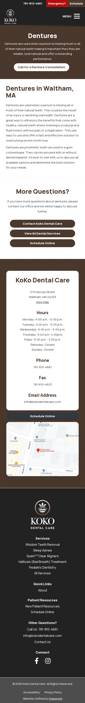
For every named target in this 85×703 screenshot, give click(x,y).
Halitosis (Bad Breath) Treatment (42, 562)
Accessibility (31, 692)
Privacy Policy (53, 692)
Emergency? (57, 3)
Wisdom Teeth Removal (43, 544)
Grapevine (55, 698)
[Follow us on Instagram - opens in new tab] (48, 660)
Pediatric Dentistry (42, 567)
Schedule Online (42, 243)
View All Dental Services (42, 233)
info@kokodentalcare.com (42, 402)
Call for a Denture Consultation (41, 67)
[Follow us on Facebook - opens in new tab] (37, 660)
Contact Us (42, 642)
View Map (42, 302)
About (42, 590)
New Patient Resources (43, 606)
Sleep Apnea (42, 550)
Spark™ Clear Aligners (42, 556)
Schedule (76, 3)
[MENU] (77, 16)
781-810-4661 (32, 3)
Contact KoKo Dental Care (42, 224)
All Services (42, 573)
